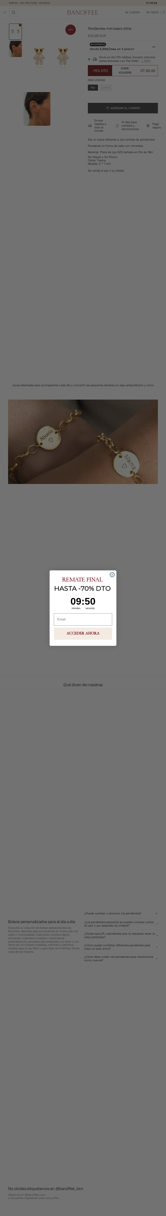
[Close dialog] (112, 574)
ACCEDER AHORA (83, 633)
